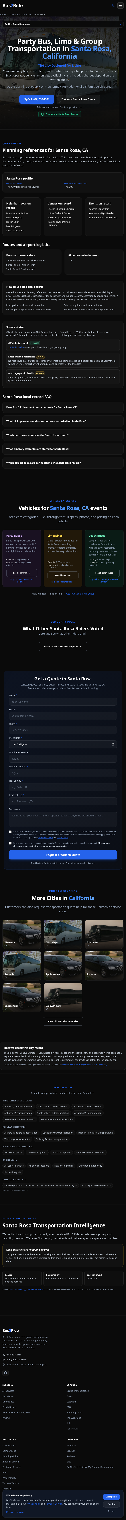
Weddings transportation (17, 1139)
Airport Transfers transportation (20, 1132)
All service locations (39, 1165)
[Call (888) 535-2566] (113, 5)
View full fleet (39, 593)
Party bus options (13, 1152)
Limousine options (37, 1152)
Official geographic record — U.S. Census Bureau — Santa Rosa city (39, 1185)
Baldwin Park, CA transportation (57, 1119)
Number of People (19, 752)
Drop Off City (16, 794)
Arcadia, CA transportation (88, 1112)
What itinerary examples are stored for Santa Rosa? (37, 449)
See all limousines (63, 575)
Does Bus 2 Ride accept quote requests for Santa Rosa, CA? (42, 407)
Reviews (71, 1456)
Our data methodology (90, 1165)
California (26, 14)
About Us (71, 1445)
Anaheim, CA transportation (87, 1106)
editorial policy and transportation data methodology (84, 1064)
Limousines (8, 1401)
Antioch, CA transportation (18, 1112)
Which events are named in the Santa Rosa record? (37, 435)
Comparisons (9, 1450)
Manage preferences (15, 1512)
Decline (111, 1504)
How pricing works (63, 1165)
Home (3, 14)
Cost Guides (8, 1445)
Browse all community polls (61, 646)
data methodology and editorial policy (26, 1289)
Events (70, 1396)
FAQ (69, 1407)
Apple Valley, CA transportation (53, 1112)
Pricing (6, 1417)
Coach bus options (61, 1152)
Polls (69, 1423)
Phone (13, 723)
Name (13, 695)
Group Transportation (78, 1390)
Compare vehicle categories (90, 1152)
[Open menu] (120, 5)
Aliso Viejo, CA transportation (53, 1106)
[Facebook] (5, 1373)
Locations (13, 14)
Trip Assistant (74, 1417)
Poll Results (73, 1428)
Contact (71, 1450)
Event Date (15, 737)
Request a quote (12, 1172)
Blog (4, 1472)
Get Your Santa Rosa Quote (78, 99)
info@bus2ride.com (16, 1359)
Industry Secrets (10, 1461)
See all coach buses (104, 573)
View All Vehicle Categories (16, 1412)
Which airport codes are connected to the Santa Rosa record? (43, 463)
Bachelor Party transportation (58, 1132)
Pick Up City (16, 780)
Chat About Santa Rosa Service (62, 114)
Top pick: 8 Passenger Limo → (63, 582)
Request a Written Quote (63, 855)
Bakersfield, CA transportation (19, 1119)
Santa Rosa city (16, 347)
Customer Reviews (11, 1467)
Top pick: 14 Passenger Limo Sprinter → (22, 580)
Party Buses (8, 1396)
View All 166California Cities (63, 1021)
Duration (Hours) (18, 766)
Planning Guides (11, 1456)
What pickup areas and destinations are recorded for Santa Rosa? (46, 421)
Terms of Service (45, 837)
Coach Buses (9, 1407)
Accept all (111, 1496)
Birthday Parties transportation (52, 1139)
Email (13, 709)
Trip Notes (14, 809)
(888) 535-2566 (13, 1354)
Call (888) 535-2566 (38, 99)
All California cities (14, 1165)
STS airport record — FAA (95, 1185)
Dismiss (111, 1511)
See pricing (56, 593)
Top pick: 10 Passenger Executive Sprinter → (104, 580)
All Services (8, 1390)
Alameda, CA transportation (18, 1106)
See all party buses (21, 573)
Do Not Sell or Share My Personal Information (90, 1467)
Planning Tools (74, 1412)
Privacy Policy (62, 837)
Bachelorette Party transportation (95, 1132)
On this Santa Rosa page (63, 24)
